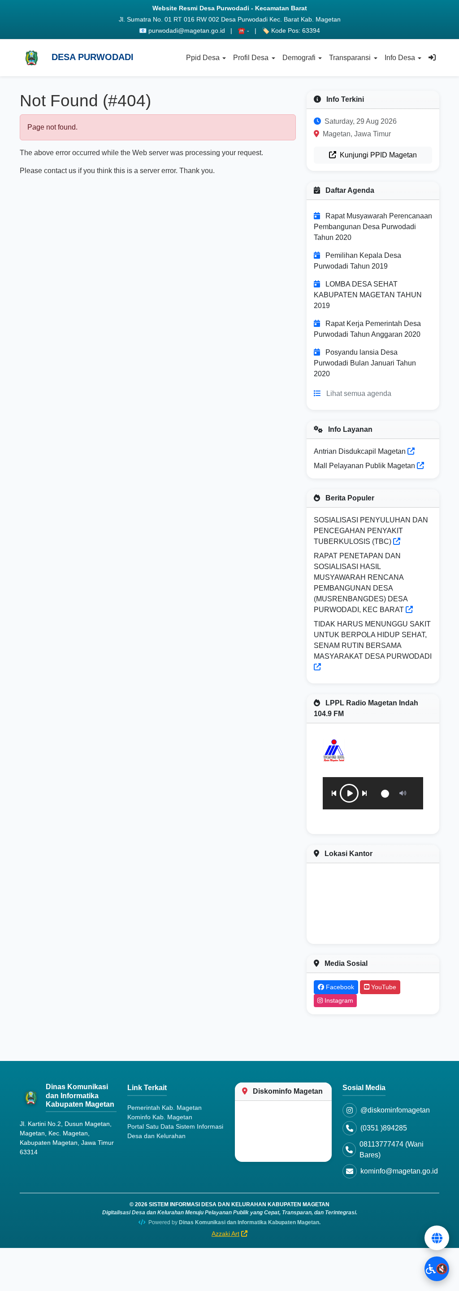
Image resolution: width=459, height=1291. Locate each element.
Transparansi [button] (350, 57)
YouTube (382, 987)
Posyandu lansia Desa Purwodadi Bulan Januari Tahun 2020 (365, 363)
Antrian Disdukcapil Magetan (360, 451)
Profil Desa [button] (250, 57)
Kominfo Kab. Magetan (159, 1117)
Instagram (338, 1000)
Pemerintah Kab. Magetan (164, 1107)
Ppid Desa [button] (203, 57)
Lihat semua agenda (358, 393)
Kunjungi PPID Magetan (377, 155)
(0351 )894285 (383, 1128)
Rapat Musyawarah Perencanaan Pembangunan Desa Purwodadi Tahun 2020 (373, 226)
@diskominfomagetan (395, 1110)
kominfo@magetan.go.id (399, 1171)
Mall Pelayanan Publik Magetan (365, 465)
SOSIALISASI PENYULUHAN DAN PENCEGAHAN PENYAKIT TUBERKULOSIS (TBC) (371, 530)
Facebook (339, 987)
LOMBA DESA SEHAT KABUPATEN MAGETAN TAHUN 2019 (368, 294)
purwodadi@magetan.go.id (186, 30)
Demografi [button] (299, 57)
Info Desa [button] (400, 57)
